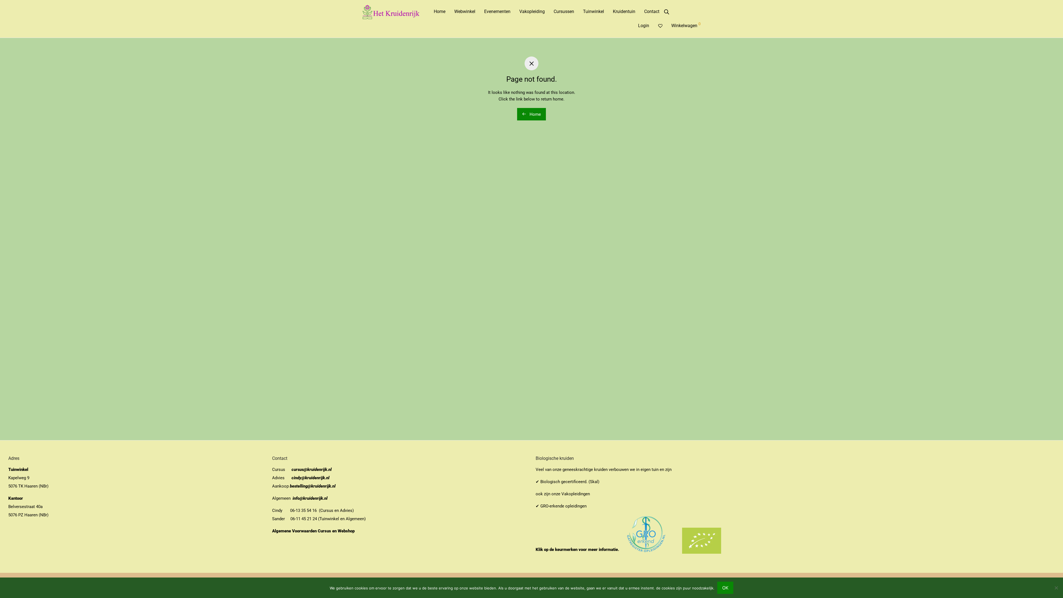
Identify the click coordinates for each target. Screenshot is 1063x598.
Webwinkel (464, 11)
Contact (651, 11)
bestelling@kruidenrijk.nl (313, 486)
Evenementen (497, 11)
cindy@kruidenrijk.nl (310, 477)
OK (725, 588)
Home (439, 11)
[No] (1056, 588)
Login (643, 25)
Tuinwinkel (593, 11)
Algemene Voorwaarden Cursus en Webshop (314, 531)
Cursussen (564, 11)
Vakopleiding (532, 11)
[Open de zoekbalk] (666, 12)
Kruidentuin (624, 11)
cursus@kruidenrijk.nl (311, 469)
